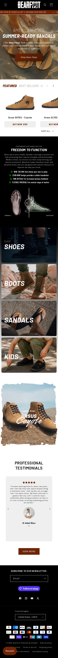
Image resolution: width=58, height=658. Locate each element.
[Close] (53, 309)
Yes (29, 331)
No (29, 341)
